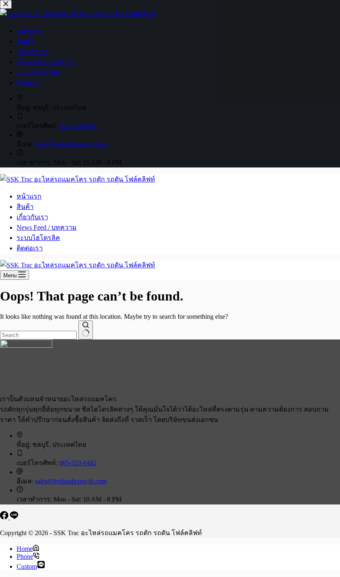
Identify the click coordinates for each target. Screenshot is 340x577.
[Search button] (85, 329)
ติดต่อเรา (30, 248)
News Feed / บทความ (47, 227)
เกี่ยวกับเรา (32, 217)
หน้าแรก (29, 196)
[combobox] (38, 335)
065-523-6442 (78, 462)
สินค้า (25, 206)
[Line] (14, 517)
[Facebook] (5, 517)
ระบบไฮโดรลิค (38, 237)
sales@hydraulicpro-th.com (71, 481)
